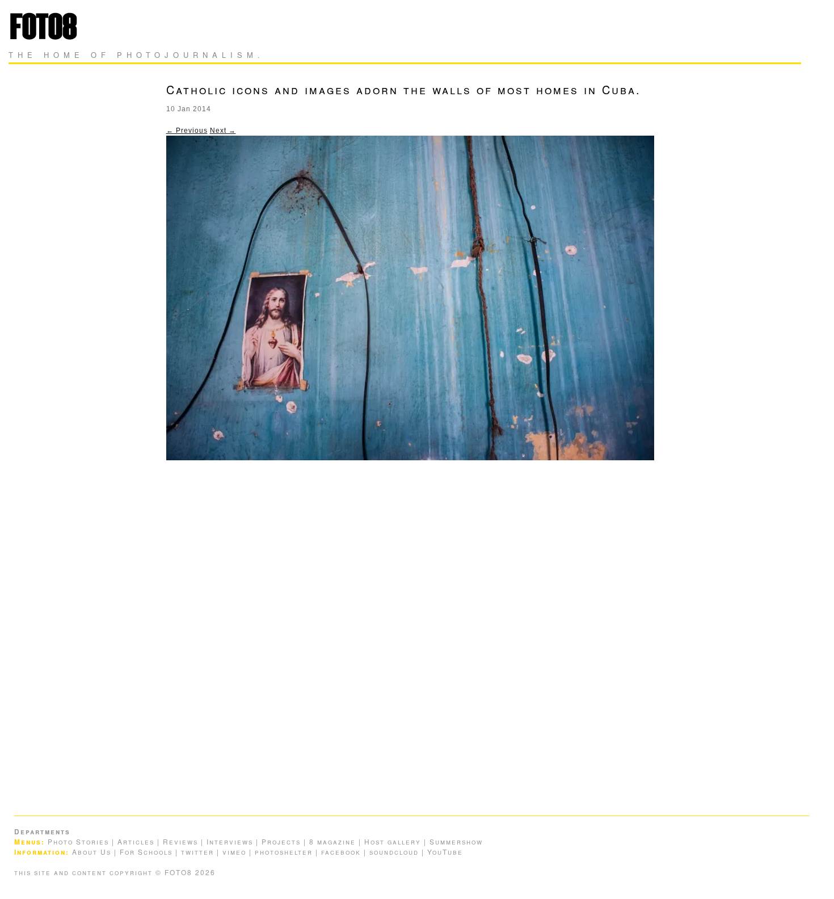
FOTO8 (47, 25)
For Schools (146, 851)
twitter (197, 851)
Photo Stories (78, 841)
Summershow (456, 841)
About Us (91, 851)
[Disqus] (417, 633)
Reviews (180, 841)
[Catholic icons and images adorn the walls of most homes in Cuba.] (410, 458)
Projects (281, 841)
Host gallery (392, 841)
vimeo (234, 851)
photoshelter (284, 851)
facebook (341, 851)
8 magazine (332, 841)
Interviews (230, 841)
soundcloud (394, 851)
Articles (135, 841)
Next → (223, 131)
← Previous (187, 131)
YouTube (445, 851)
